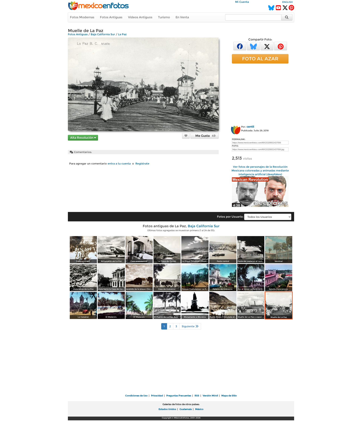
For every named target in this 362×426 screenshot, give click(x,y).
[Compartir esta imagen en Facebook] (239, 46)
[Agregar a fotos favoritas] (186, 135)
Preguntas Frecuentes (178, 395)
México (199, 409)
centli (250, 126)
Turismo (164, 17)
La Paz (122, 34)
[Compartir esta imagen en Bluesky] (253, 46)
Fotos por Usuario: (230, 216)
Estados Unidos (167, 409)
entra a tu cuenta (119, 163)
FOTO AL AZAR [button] (260, 58)
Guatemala (185, 409)
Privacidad (157, 395)
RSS (197, 395)
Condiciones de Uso (136, 395)
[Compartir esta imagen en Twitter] (267, 46)
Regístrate (142, 163)
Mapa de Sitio (229, 395)
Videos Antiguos (140, 17)
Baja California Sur (103, 34)
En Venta (182, 17)
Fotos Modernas (82, 17)
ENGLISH (287, 2)
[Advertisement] (260, 93)
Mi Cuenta (242, 2)
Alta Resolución (82, 137)
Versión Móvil (210, 395)
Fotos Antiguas (111, 17)
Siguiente (188, 326)
